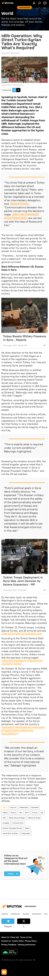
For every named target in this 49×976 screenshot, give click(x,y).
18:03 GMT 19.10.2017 (10, 53)
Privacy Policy (31, 941)
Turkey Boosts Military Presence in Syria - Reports (24, 338)
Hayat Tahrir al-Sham (10, 833)
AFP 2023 (6, 85)
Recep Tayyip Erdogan (17, 818)
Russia (13, 813)
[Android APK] (9, 952)
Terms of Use (26, 937)
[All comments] (4, 972)
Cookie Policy (18, 941)
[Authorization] (34, 3)
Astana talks (25, 833)
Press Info (14, 937)
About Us (5, 937)
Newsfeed (34, 807)
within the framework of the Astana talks (21, 216)
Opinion (13, 807)
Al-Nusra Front (17, 823)
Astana (5, 813)
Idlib (4, 818)
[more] (44, 345)
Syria (27, 813)
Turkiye (34, 813)
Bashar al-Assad (34, 818)
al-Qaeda (6, 823)
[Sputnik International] (8, 4)
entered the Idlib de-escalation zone (22, 633)
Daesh (27, 828)
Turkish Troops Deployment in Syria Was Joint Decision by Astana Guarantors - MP (23, 581)
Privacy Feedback (8, 944)
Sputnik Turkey (19, 203)
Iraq (20, 813)
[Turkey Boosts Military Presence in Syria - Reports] (24, 315)
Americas (15, 914)
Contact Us (6, 941)
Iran (41, 813)
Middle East (23, 807)
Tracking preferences (26, 944)
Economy (36, 914)
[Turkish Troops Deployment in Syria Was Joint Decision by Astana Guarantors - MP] (24, 556)
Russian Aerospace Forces (12, 828)
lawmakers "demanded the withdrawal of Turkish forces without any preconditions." (23, 730)
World (5, 807)
